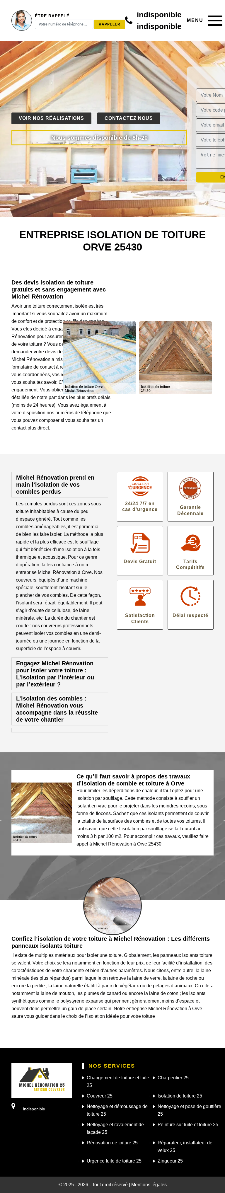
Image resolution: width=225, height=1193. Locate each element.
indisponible (159, 14)
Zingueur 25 (170, 1160)
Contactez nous (129, 118)
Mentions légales (149, 1184)
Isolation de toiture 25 (180, 1095)
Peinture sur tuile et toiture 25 (188, 1124)
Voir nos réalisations (51, 118)
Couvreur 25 (99, 1095)
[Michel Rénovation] (41, 1080)
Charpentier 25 (173, 1077)
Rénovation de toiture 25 (112, 1142)
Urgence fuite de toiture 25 (114, 1160)
